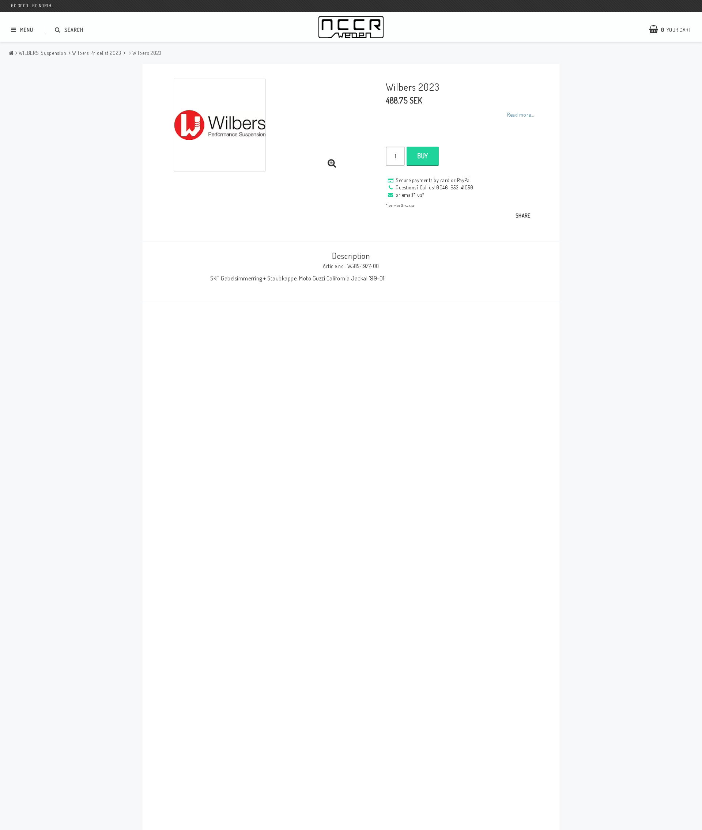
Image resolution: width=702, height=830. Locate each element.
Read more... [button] (520, 114)
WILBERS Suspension (43, 53)
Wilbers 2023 (147, 53)
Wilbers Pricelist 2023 (96, 53)
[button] (332, 163)
